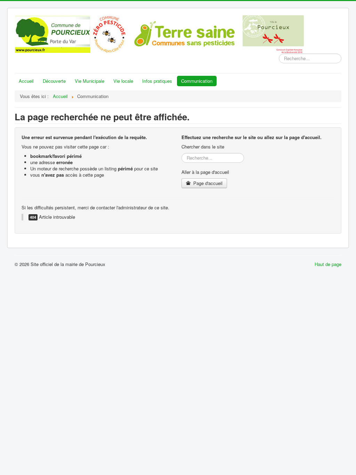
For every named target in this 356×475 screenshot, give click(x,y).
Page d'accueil (207, 183)
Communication (196, 81)
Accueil (26, 81)
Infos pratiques (157, 81)
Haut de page (328, 264)
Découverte (54, 81)
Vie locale (123, 81)
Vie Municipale (89, 81)
